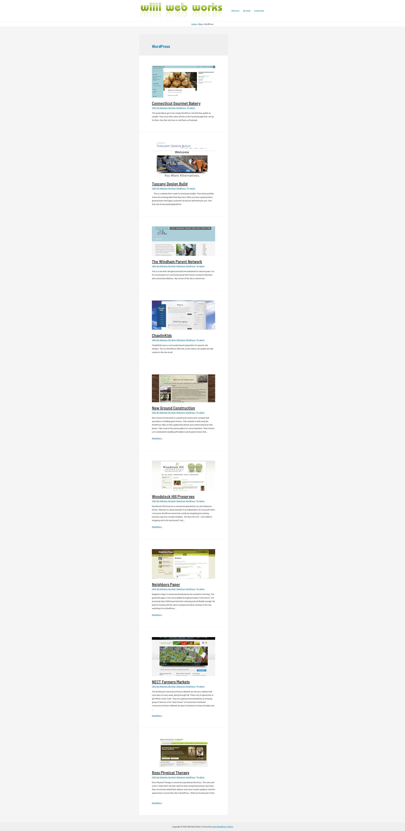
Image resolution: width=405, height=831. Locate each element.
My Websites (162, 108)
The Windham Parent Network (177, 261)
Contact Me (259, 11)
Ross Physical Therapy (170, 772)
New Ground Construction (173, 407)
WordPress (181, 108)
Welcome (235, 11)
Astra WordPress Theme (222, 827)
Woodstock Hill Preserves (173, 496)
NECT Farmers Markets (171, 681)
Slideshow (180, 266)
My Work (246, 11)
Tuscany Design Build (170, 183)
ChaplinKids (162, 335)
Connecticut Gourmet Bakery (176, 103)
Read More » (157, 438)
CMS (154, 108)
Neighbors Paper (166, 584)
